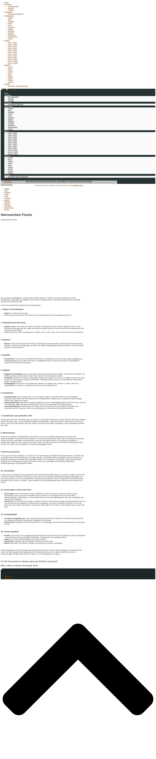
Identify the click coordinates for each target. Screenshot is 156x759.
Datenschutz (8, 578)
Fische (10, 39)
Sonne (10, 67)
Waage (10, 29)
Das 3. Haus (12, 46)
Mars (10, 75)
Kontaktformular (77, 185)
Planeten (7, 65)
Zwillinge (11, 21)
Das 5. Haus (12, 50)
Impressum (8, 576)
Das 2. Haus (12, 44)
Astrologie (8, 4)
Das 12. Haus (13, 63)
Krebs (10, 23)
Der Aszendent (13, 6)
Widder (10, 18)
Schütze (11, 33)
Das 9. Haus (12, 58)
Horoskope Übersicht (15, 14)
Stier (9, 20)
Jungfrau (11, 27)
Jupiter (10, 77)
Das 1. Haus (12, 42)
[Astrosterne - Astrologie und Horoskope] (9, 90)
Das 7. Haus (12, 54)
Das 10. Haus (13, 59)
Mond (10, 69)
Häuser (7, 40)
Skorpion (11, 31)
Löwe (10, 25)
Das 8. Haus (12, 56)
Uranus (10, 80)
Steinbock (11, 35)
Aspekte (11, 8)
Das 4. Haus (12, 48)
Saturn (10, 78)
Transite (11, 10)
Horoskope (8, 12)
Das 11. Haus (13, 61)
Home (6, 2)
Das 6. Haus (12, 52)
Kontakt (7, 84)
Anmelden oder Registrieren (18, 86)
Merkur (10, 71)
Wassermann (12, 37)
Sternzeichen (9, 16)
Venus (10, 73)
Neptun (10, 82)
